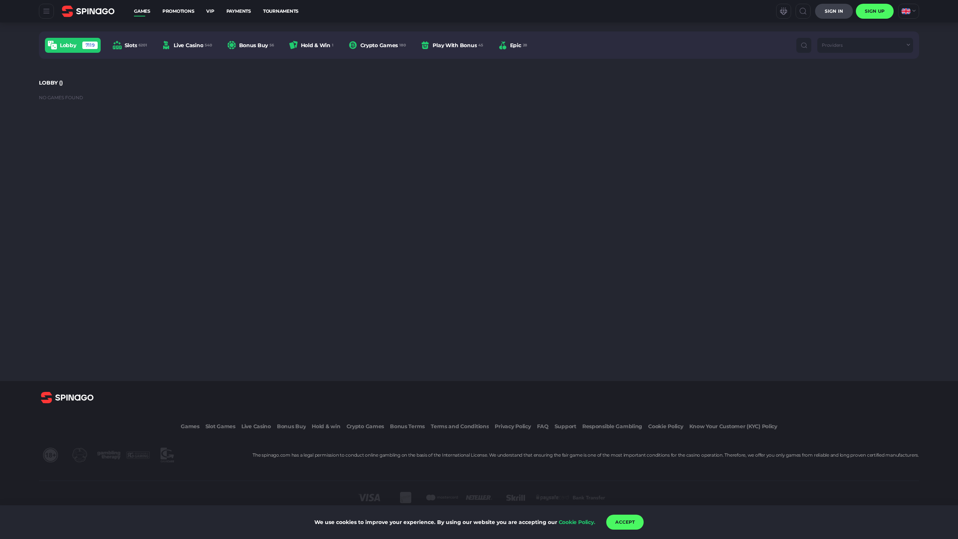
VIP (210, 11)
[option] (73, 45)
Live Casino (256, 426)
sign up (875, 11)
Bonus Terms (407, 426)
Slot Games (220, 426)
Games (142, 11)
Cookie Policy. (577, 522)
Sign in (834, 11)
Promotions (178, 11)
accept (625, 522)
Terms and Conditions (460, 426)
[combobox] (908, 11)
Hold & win (326, 426)
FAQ (543, 426)
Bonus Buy (291, 426)
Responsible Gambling (612, 426)
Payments (238, 11)
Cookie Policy (665, 426)
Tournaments (281, 11)
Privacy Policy (513, 426)
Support (565, 426)
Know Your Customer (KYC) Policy (733, 426)
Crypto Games (365, 426)
